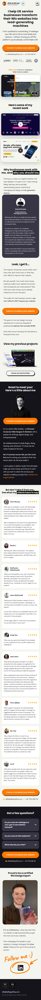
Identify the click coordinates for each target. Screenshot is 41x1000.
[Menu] (37, 3)
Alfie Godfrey (13, 3)
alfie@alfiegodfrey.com (15, 54)
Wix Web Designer (12, 5)
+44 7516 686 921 (30, 54)
